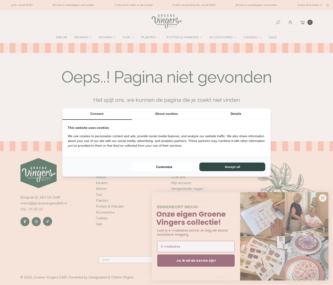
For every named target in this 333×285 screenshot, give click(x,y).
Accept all (232, 167)
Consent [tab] (97, 113)
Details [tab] (236, 113)
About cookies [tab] (166, 113)
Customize (164, 167)
